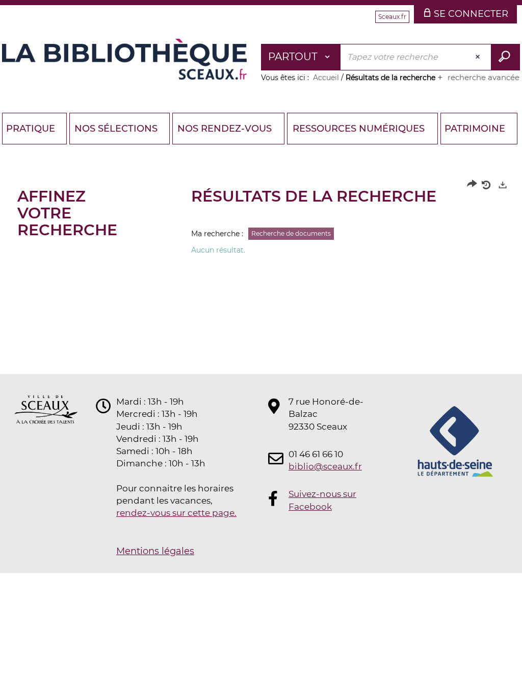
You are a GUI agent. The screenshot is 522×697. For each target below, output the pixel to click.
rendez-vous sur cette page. (176, 513)
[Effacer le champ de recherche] (478, 57)
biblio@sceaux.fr (325, 466)
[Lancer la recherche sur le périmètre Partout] (505, 57)
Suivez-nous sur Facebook (322, 500)
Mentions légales (155, 551)
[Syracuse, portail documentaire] (124, 59)
